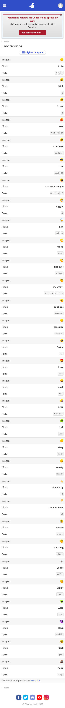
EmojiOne (35, 680)
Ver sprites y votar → (32, 32)
